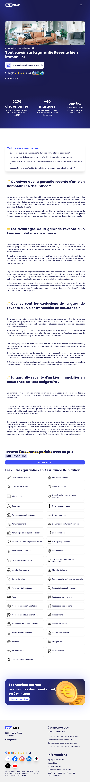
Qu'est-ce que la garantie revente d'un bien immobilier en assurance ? (40, 153)
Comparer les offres (19, 699)
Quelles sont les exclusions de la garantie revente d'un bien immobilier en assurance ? (46, 162)
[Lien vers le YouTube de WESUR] (15, 765)
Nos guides (52, 763)
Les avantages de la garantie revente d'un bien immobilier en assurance (41, 157)
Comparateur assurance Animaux (62, 743)
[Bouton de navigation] (81, 5)
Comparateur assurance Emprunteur (64, 746)
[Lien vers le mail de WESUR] (8, 758)
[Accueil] (12, 5)
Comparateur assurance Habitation (63, 736)
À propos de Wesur (56, 760)
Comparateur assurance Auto (61, 740)
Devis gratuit (43, 462)
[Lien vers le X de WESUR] (8, 765)
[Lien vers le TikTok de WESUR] (36, 758)
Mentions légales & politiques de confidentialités (61, 774)
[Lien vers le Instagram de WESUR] (22, 758)
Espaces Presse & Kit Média (59, 770)
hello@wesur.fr (12, 739)
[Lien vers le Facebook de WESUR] (15, 758)
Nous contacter (54, 766)
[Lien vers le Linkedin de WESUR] (29, 758)
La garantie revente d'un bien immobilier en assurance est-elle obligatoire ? (42, 168)
